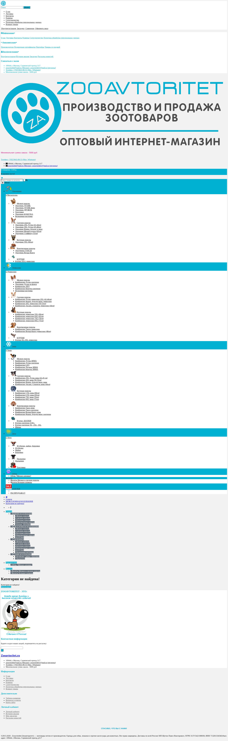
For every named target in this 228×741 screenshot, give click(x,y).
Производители (7, 47)
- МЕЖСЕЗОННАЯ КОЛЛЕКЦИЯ (24, 527)
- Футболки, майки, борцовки (27, 556)
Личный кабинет (12, 712)
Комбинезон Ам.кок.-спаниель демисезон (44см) (35, 306)
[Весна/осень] (11, 195)
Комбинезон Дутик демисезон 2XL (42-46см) (33, 299)
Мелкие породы (23, 204)
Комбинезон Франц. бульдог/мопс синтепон (33, 414)
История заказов (22, 57)
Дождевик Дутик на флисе (26, 284)
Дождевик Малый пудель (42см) (28, 231)
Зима (14, 346)
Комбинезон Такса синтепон (26, 410)
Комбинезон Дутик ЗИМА (26, 361)
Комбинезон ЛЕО (22, 286)
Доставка (9, 14)
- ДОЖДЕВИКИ (17, 539)
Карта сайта (10, 702)
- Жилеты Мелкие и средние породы (25, 571)
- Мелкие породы (22, 516)
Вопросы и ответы (13, 700)
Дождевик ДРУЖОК (23, 210)
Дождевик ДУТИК (23, 206)
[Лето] (9, 438)
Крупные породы (24, 240)
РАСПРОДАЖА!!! (17, 493)
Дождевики (16, 191)
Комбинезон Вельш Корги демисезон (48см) (33, 331)
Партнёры (40, 47)
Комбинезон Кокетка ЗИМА (26, 369)
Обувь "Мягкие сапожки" (20, 476)
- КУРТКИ (19, 537)
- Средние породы (22, 518)
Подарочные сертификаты (25, 47)
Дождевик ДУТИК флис (25, 208)
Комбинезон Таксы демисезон (27, 329)
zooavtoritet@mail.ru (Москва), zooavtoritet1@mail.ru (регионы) (31, 68)
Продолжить (6, 587)
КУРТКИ (20, 259)
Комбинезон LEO (22, 365)
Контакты (10, 16)
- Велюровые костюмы (24, 552)
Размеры (9, 18)
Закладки (33, 57)
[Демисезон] (11, 272)
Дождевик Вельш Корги (25, 253)
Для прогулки (11, 563)
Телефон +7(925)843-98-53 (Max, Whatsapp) (23, 70)
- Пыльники (20, 559)
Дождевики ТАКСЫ (23, 251)
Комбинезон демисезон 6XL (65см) (29, 316)
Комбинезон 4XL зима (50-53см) (28, 380)
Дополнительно (9, 42)
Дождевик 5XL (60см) (24, 242)
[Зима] (9, 350)
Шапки (18, 427)
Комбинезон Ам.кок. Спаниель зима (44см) (32, 384)
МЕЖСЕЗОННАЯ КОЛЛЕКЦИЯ (19, 501)
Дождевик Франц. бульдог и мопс (29, 229)
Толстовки (19, 212)
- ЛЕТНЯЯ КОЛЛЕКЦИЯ (21, 554)
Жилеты (9, 478)
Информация (8, 33)
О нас (8, 12)
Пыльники (21, 459)
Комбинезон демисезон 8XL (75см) (29, 321)
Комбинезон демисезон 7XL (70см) (29, 319)
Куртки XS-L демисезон (25, 261)
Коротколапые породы (26, 248)
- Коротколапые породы (25, 522)
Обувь (14, 474)
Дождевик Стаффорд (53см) (26, 233)
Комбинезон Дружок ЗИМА (26, 367)
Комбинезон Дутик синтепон (27, 282)
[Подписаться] (2, 650)
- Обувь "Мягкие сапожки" (21, 565)
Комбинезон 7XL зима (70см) (27, 397)
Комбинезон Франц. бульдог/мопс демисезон (33, 301)
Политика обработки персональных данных (23, 22)
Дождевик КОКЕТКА (24, 214)
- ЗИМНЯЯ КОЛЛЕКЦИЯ (21, 514)
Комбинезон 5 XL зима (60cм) (27, 393)
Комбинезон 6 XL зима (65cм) (27, 395)
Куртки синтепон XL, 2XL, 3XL (28, 425)
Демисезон (16, 268)
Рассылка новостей (45, 57)
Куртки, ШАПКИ (24, 421)
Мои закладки (11, 716)
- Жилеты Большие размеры (21, 573)
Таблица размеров (13, 698)
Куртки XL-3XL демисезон (26, 340)
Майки (18, 450)
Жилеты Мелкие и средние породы (24, 480)
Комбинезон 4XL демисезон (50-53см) (30, 304)
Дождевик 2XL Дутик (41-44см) (28, 225)
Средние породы (24, 223)
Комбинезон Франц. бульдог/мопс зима (31, 382)
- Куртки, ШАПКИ (23, 524)
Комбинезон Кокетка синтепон (27, 289)
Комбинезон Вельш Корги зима (28, 412)
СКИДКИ (16, 489)
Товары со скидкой (52, 47)
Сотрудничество (12, 20)
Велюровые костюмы (24, 216)
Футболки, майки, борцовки (28, 446)
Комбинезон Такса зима (25, 408)
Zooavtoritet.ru (10, 655)
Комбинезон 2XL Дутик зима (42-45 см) (31, 378)
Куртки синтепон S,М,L (25, 423)
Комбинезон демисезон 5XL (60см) (29, 314)
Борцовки (19, 452)
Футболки (19, 448)
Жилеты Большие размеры (21, 482)
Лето (14, 434)
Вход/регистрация (10, 52)
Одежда (9, 499)
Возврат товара (12, 24)
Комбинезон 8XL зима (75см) (27, 399)
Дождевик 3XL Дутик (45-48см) (28, 227)
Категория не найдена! (15, 503)
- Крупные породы (22, 520)
